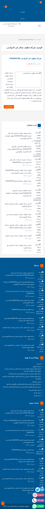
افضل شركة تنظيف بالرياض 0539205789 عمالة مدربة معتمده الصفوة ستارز (18, 171)
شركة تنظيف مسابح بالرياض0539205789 (18, 181)
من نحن (22, 18)
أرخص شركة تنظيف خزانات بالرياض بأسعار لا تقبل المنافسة (18, 205)
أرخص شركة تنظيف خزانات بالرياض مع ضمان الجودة (19, 246)
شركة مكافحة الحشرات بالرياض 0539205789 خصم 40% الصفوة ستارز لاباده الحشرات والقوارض (19, 149)
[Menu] (39, 26)
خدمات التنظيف (32, 64)
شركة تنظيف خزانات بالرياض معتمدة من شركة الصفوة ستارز (18, 216)
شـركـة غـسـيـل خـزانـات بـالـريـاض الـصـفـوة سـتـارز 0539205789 (20, 161)
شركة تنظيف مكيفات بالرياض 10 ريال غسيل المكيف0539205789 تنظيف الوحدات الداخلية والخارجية (18, 135)
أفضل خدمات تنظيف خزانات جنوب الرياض (18, 236)
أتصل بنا (23, 12)
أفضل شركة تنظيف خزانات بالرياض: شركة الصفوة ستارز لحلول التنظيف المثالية (18, 226)
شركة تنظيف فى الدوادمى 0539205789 (25, 58)
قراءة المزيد (9, 106)
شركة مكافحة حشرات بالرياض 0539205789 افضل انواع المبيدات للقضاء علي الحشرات (18, 193)
